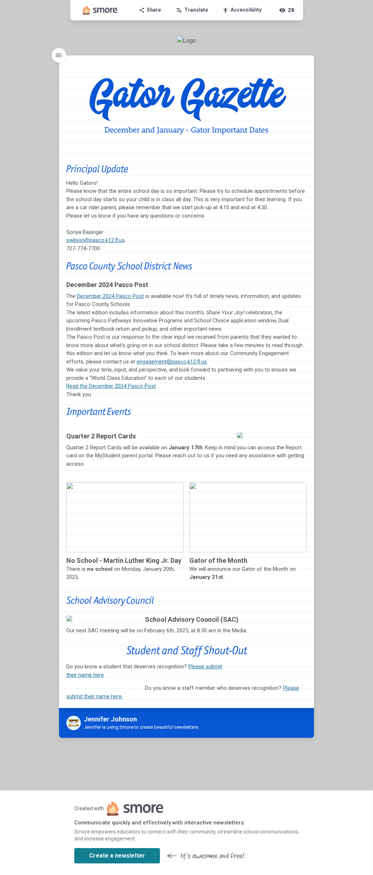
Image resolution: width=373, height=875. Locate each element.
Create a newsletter (117, 855)
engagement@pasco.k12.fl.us (172, 361)
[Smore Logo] (100, 10)
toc (59, 55)
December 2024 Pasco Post (110, 296)
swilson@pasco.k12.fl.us (95, 240)
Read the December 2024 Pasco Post (111, 386)
